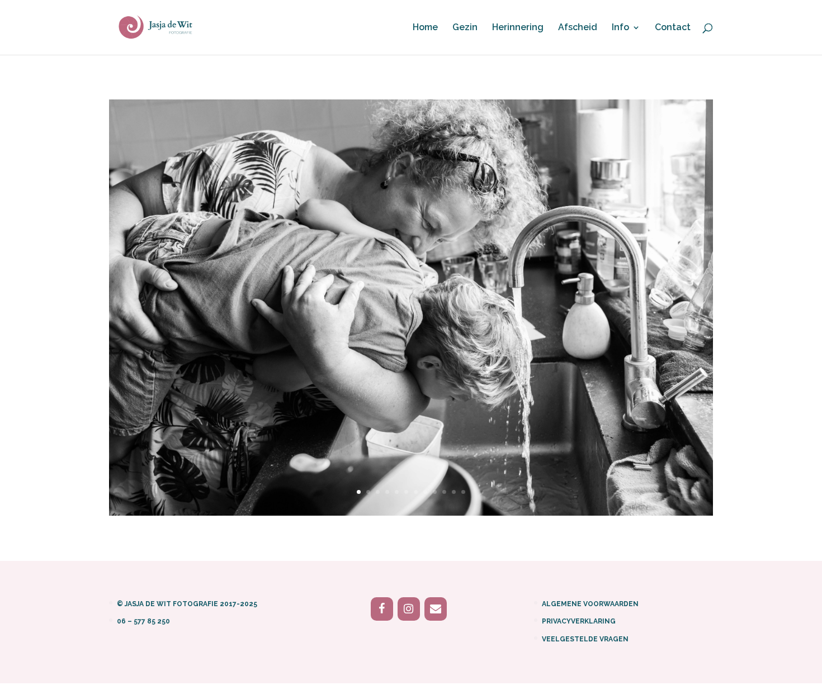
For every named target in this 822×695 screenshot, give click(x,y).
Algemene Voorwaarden (590, 604)
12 (463, 492)
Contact (673, 27)
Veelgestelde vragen (585, 639)
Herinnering (518, 27)
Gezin (465, 27)
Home (425, 27)
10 (444, 492)
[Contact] (435, 609)
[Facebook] (382, 609)
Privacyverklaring (579, 621)
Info (620, 27)
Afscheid (577, 27)
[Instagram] (409, 609)
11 (454, 492)
